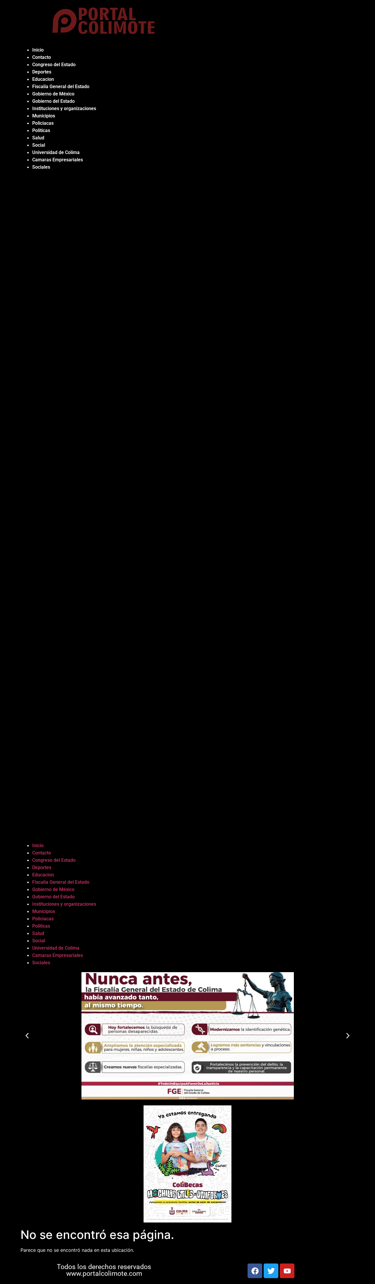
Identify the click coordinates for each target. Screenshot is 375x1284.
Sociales (41, 167)
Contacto (41, 57)
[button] (187, 506)
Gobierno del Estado (53, 101)
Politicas (41, 130)
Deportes (41, 72)
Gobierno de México (53, 94)
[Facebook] (255, 1271)
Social (38, 145)
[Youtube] (287, 1271)
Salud (38, 138)
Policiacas (43, 123)
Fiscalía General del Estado (60, 86)
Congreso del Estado (54, 64)
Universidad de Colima (56, 152)
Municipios (43, 116)
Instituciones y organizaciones (64, 108)
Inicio (38, 50)
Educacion (43, 79)
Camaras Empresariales (57, 160)
